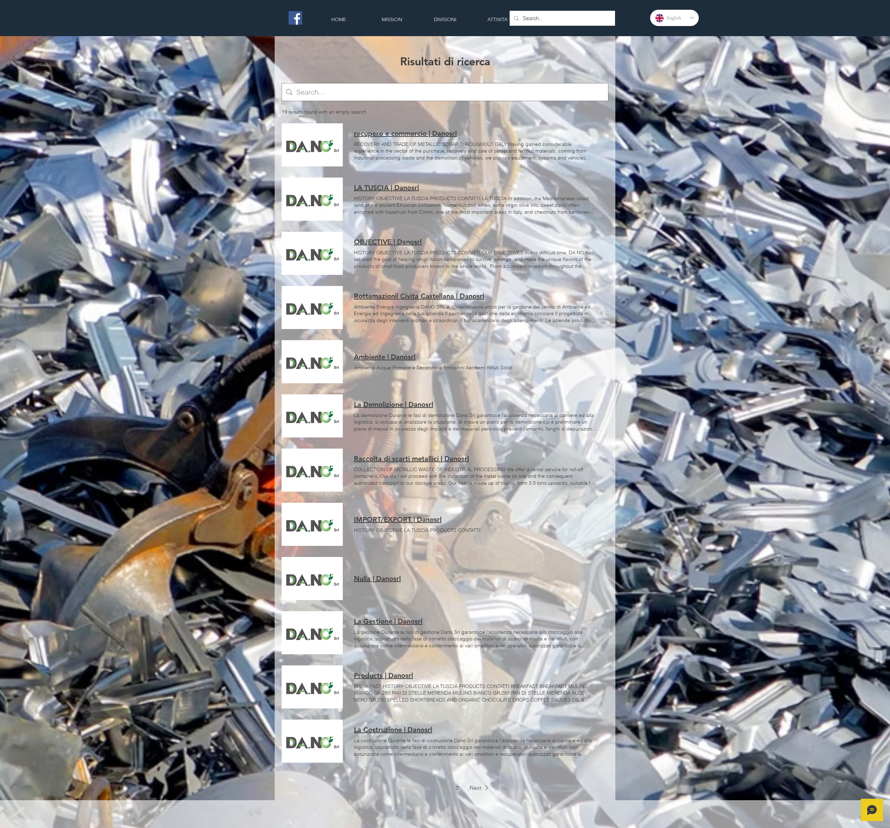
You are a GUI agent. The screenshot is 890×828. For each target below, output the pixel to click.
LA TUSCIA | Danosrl (386, 187)
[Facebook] (295, 18)
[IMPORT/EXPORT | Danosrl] (312, 524)
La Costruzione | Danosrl (393, 729)
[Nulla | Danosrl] (312, 578)
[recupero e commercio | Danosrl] (312, 144)
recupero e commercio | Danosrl (405, 133)
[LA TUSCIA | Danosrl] (312, 199)
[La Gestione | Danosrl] (312, 632)
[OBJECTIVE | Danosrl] (312, 253)
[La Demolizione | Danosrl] (312, 415)
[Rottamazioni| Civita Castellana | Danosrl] (312, 307)
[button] (415, 788)
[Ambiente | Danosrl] (312, 361)
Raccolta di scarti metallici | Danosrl (411, 458)
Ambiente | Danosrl (384, 357)
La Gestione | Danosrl (388, 621)
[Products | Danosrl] (312, 686)
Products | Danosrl (383, 675)
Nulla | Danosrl (377, 578)
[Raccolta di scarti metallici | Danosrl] (312, 470)
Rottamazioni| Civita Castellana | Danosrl (419, 296)
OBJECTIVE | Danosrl (388, 242)
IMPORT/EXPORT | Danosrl (398, 519)
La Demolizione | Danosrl (393, 404)
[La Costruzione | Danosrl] (312, 741)
